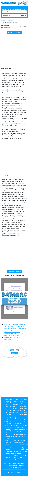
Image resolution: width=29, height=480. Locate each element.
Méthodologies (24, 449)
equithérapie (14, 353)
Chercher (23, 15)
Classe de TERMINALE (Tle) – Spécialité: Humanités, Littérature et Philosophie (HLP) (16, 410)
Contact (11, 463)
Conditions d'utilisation (11, 465)
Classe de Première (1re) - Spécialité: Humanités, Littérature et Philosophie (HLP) (8, 412)
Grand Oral (10, 20)
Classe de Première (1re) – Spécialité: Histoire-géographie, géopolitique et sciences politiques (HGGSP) (9, 431)
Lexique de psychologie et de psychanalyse (24, 440)
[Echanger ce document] (14, 298)
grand (12, 350)
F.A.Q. (5, 463)
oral (17, 350)
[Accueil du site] (14, 3)
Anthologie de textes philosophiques (9, 401)
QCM (21, 457)
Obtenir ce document (15, 32)
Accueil (3, 20)
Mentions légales (19, 463)
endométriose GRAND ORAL (12, 332)
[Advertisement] (14, 51)
